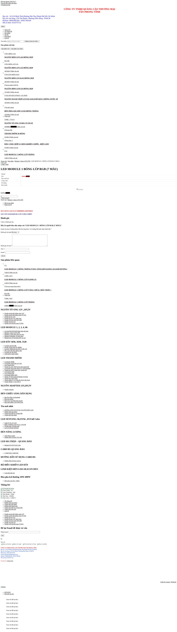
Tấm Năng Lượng (9, 436)
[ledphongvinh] (5, 5)
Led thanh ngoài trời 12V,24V (13, 363)
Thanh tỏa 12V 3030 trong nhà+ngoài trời (16, 367)
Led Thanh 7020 (9, 372)
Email (3, 252)
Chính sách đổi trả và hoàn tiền (13, 413)
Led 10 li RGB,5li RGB (11, 428)
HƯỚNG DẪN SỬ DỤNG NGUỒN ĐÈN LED (18, 410)
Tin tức (6, 34)
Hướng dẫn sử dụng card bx (12, 461)
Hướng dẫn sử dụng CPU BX (13, 437)
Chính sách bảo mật (10, 509)
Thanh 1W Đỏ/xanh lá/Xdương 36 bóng (16, 377)
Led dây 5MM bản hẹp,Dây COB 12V (15, 349)
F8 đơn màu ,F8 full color (11, 426)
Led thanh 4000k (9, 362)
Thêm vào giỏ (15, 71)
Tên (2, 249)
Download (7, 36)
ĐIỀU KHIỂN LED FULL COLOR (15, 424)
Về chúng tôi (8, 31)
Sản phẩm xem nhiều (17, 49)
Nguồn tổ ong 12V (9, 317)
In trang (80, 189)
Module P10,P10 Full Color (12, 445)
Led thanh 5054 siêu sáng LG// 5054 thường (17, 368)
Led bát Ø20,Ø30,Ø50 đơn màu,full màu (16, 331)
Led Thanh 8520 (9, 373)
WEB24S (173, 582)
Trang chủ (7, 30)
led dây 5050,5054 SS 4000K (13, 347)
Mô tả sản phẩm (9, 203)
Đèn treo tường (8, 399)
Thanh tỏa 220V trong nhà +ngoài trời (15, 370)
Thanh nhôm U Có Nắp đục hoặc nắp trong (17, 380)
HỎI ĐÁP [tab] (7, 592)
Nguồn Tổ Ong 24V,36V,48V (13, 320)
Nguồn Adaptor (9, 389)
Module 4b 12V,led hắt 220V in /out (15, 338)
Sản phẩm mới (5, 49)
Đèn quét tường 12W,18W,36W (13, 402)
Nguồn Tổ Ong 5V (10, 321)
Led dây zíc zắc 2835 (10, 352)
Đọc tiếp (6, 61)
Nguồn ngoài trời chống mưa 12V (14, 313)
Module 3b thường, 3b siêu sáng (13, 336)
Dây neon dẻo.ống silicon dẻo (13, 350)
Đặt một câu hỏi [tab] (9, 594)
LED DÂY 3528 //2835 (11, 354)
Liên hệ (6, 38)
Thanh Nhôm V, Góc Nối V (12, 382)
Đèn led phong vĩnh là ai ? (8, 1)
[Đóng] (3, 587)
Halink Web (10, 561)
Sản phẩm (7, 33)
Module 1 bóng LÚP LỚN (22, 161)
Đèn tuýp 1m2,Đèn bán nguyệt (13, 401)
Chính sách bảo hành (10, 415)
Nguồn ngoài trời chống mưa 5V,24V (15, 315)
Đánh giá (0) (8, 205)
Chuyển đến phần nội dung (9, 3)
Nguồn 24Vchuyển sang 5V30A (14, 323)
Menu (2, 26)
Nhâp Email (4, 532)
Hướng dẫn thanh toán (11, 506)
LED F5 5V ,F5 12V (10, 423)
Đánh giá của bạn (6, 232)
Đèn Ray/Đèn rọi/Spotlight (12, 397)
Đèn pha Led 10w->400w (12, 481)
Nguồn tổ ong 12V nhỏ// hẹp (12, 318)
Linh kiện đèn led (9, 473)
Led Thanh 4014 (9, 365)
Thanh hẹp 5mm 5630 (10, 378)
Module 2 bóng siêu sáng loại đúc (14, 334)
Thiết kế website (165, 582)
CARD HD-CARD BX (11, 453)
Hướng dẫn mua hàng (10, 412)
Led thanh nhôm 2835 (10, 375)
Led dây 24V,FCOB (10, 345)
